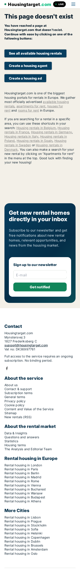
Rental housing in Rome (21, 481)
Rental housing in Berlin (21, 473)
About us (11, 385)
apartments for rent (31, 106)
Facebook (6, 368)
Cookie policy (14, 405)
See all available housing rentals (35, 53)
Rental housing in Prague (23, 521)
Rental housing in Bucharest (25, 489)
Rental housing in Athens (22, 501)
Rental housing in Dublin (22, 541)
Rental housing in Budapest (24, 497)
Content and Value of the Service (29, 409)
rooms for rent (28, 110)
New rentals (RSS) (18, 417)
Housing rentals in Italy (21, 136)
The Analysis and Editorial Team (28, 449)
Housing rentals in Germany (51, 132)
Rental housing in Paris (21, 469)
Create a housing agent (28, 66)
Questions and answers (21, 437)
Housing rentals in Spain (35, 140)
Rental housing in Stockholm (25, 525)
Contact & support (18, 389)
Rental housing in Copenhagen (27, 537)
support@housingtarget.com (26, 345)
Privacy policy (15, 401)
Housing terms (15, 445)
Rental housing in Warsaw (23, 493)
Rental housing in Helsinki (23, 533)
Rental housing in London (23, 465)
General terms (14, 397)
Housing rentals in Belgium (36, 128)
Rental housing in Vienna (22, 485)
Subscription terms (18, 393)
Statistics (11, 441)
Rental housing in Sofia (21, 529)
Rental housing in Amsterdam (26, 549)
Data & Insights (15, 433)
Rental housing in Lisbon (22, 517)
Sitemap (10, 413)
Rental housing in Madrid (22, 477)
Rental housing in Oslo (20, 553)
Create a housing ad (25, 78)
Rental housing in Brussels (23, 545)
